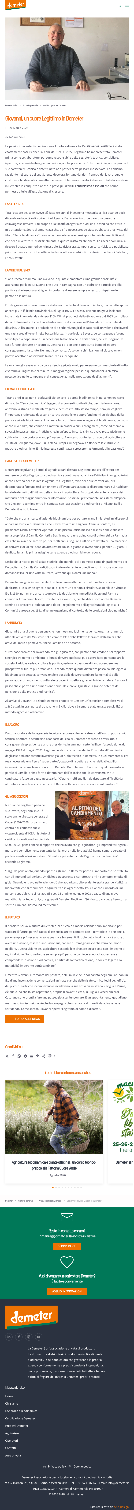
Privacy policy (57, 1466)
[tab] (53, 1187)
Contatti (10, 1448)
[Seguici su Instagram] (28, 1337)
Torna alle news (27, 1019)
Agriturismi (12, 1433)
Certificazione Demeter (20, 1418)
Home (9, 1396)
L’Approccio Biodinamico (21, 1411)
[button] (119, 5)
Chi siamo (11, 1403)
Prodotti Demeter (16, 1426)
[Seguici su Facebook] (19, 1337)
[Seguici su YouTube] (38, 1337)
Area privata (13, 1455)
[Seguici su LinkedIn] (9, 1337)
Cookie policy (82, 1466)
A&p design (121, 1507)
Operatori (11, 1440)
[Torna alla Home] (15, 5)
